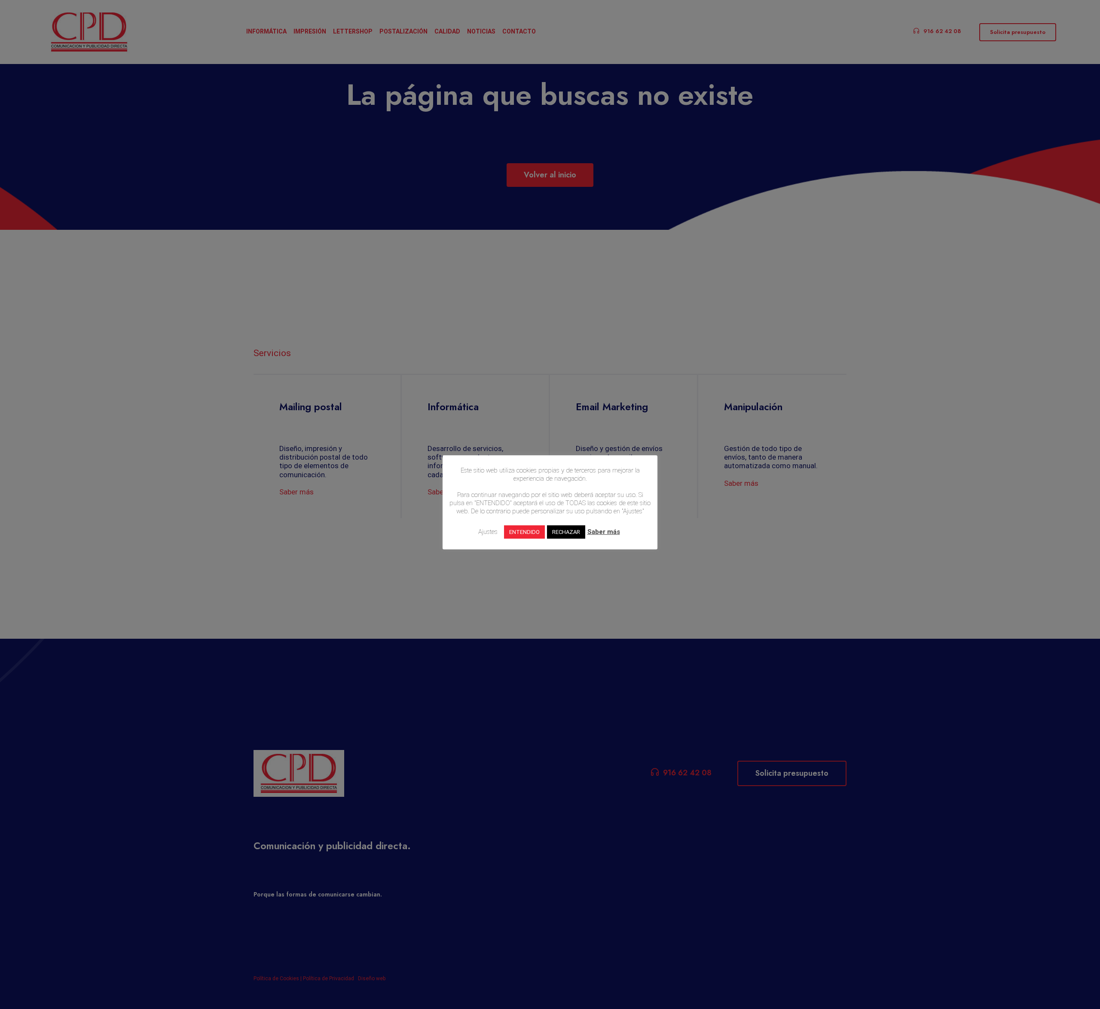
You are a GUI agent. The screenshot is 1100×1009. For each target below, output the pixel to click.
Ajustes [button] (488, 532)
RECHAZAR (566, 532)
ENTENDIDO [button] (524, 532)
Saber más (603, 532)
